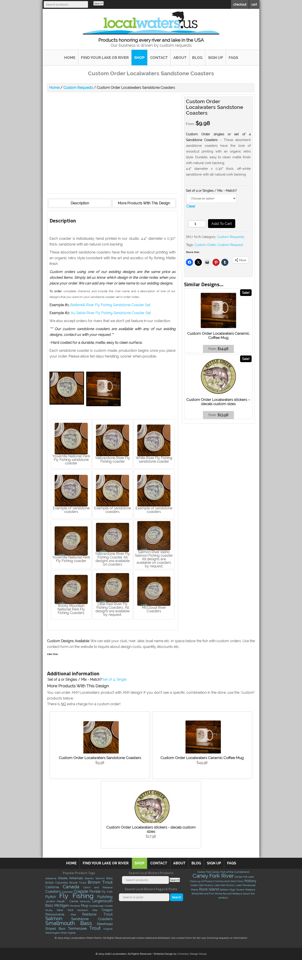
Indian (194, 885)
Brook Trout (77, 882)
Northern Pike (87, 910)
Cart (254, 4)
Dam (234, 881)
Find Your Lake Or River (105, 57)
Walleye (250, 889)
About (180, 57)
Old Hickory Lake (209, 885)
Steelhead (105, 924)
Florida (95, 891)
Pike (73, 914)
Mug (84, 905)
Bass (109, 878)
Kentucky (85, 901)
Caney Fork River (213, 876)
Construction (222, 881)
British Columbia (56, 882)
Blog (197, 57)
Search (98, 3)
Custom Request (230, 245)
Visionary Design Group (192, 953)
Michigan (61, 905)
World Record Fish (202, 893)
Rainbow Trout (97, 914)
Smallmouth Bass (68, 923)
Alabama (50, 878)
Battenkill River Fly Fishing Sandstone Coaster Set (110, 305)
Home (69, 57)
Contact (159, 57)
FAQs (233, 57)
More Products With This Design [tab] (144, 203)
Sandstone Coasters (91, 919)
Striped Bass (55, 928)
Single (121, 679)
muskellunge (96, 905)
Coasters (53, 891)
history (250, 881)
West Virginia (68, 932)
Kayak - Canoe (67, 901)
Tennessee (77, 928)
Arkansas (76, 878)
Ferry (240, 881)
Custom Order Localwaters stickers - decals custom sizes (151, 829)
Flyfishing (105, 896)
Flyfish (50, 897)
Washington (52, 932)
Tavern (240, 889)
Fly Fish (107, 891)
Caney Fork (204, 871)
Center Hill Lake (244, 876)
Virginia (108, 928)
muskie (109, 905)
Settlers (224, 889)
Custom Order (205, 245)
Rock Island (209, 889)
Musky (49, 910)
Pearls (195, 889)
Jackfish (50, 901)
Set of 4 (108, 679)
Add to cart (221, 223)
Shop (139, 57)
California (52, 887)
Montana (75, 905)
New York (65, 910)
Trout (95, 928)
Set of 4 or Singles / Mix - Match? (211, 191)
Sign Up (215, 57)
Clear (190, 206)
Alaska (63, 878)
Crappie (81, 891)
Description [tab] (80, 203)
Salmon (53, 918)
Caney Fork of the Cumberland (230, 871)
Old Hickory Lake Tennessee (238, 885)
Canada (71, 886)
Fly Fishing (76, 896)
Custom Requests (78, 87)
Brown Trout (100, 882)
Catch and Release (98, 887)
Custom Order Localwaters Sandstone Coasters (100, 757)
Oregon (107, 910)
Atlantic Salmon (94, 878)
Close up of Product (202, 881)
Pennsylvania (54, 914)
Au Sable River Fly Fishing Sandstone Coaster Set (111, 313)
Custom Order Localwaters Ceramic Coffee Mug (202, 757)
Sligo (232, 889)
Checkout (240, 4)
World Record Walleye (228, 893)
